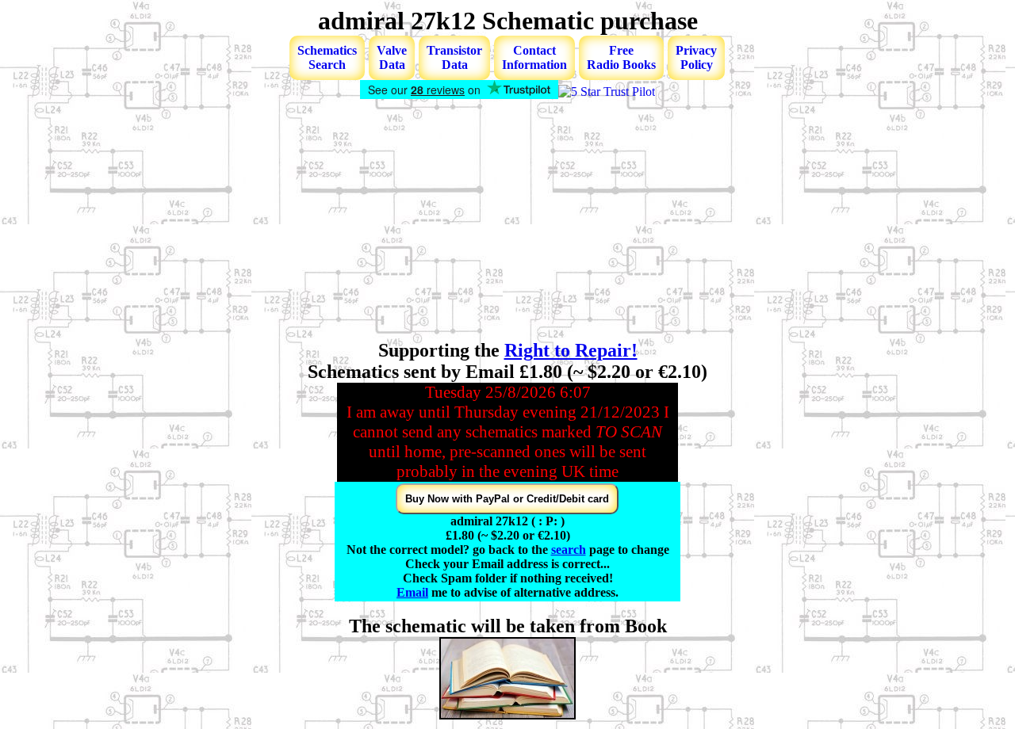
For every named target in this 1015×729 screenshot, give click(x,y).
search (568, 549)
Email (412, 592)
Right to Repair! (571, 350)
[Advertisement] (507, 221)
